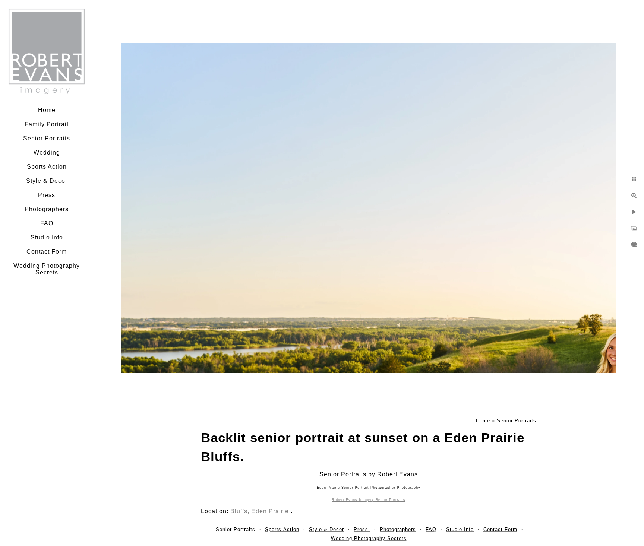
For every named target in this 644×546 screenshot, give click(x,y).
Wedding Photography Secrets (46, 269)
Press (46, 195)
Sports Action (47, 167)
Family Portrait (47, 124)
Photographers (47, 209)
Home (47, 110)
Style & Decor (46, 181)
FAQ (46, 223)
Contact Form (46, 251)
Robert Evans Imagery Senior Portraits (368, 500)
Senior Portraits (46, 138)
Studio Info (47, 237)
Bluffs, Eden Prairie (260, 511)
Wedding (47, 152)
